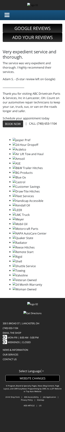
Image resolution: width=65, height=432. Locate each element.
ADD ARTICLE (29, 405)
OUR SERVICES (10, 354)
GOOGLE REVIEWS (32, 28)
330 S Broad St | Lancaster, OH (21, 323)
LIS (40, 405)
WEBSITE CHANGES (33, 378)
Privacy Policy (27, 400)
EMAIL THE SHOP (12, 332)
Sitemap (40, 400)
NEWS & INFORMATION (15, 349)
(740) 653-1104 (47, 124)
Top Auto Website (33, 391)
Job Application (49, 397)
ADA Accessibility (31, 397)
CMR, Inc (45, 388)
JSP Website (56, 388)
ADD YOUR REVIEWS (32, 37)
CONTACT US (10, 359)
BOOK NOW (13, 124)
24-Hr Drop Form (12, 397)
